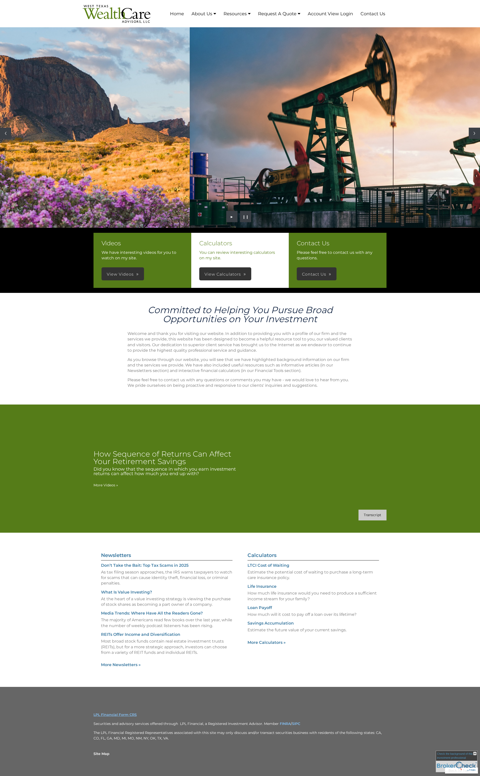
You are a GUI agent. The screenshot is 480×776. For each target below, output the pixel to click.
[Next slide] (474, 133)
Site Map (102, 753)
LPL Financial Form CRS (115, 714)
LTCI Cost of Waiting (268, 565)
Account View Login (330, 14)
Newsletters (116, 555)
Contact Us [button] (314, 274)
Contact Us (372, 14)
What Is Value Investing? (126, 592)
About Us (202, 14)
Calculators (262, 555)
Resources (235, 14)
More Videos (106, 485)
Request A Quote (277, 14)
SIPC (296, 723)
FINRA (285, 723)
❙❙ (245, 216)
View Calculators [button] (222, 274)
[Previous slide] (5, 133)
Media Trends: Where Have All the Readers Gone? (152, 613)
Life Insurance (262, 586)
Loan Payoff (260, 607)
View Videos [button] (120, 274)
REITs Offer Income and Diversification (140, 634)
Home (177, 14)
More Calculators (267, 642)
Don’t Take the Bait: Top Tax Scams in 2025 (144, 565)
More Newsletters (121, 664)
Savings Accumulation (271, 623)
